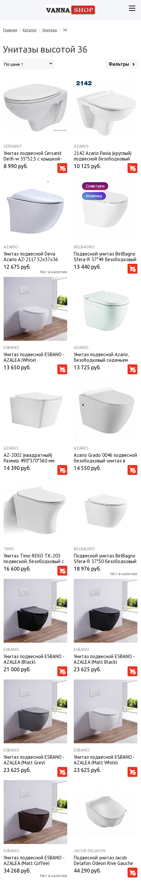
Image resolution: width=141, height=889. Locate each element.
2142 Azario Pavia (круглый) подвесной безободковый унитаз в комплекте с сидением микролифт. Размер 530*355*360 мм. (102, 155)
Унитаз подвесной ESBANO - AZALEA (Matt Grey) (34, 759)
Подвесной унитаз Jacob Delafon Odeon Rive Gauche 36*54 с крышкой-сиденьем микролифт (103, 860)
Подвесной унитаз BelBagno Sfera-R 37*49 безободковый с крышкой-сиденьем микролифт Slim (105, 256)
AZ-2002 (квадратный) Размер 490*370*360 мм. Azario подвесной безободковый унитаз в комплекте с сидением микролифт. (29, 457)
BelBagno (84, 247)
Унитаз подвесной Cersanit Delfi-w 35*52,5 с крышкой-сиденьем (33, 155)
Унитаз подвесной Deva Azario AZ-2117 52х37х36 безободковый (31, 256)
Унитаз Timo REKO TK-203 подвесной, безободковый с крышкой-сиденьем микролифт (34, 558)
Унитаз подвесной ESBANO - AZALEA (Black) (34, 659)
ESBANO (11, 347)
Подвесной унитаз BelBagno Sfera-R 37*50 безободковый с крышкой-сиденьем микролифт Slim (105, 558)
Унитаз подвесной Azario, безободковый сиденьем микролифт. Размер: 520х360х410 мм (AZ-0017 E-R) (105, 357)
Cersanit (13, 146)
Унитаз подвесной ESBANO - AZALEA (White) (34, 357)
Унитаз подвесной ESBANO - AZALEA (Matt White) (104, 759)
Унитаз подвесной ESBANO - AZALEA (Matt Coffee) (34, 860)
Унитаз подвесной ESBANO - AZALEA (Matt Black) (104, 659)
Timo (9, 549)
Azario (81, 146)
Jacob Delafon (90, 851)
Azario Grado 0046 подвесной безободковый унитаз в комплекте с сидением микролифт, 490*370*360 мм (105, 457)
